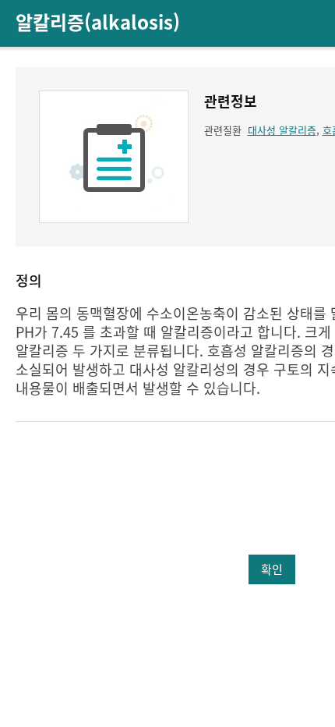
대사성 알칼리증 (282, 129)
